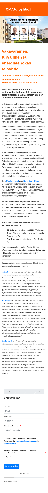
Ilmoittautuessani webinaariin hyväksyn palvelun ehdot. (20, 451)
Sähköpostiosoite (11, 426)
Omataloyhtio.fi (12, 181)
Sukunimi (8, 416)
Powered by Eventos (10, 482)
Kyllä (8, 456)
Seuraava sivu (11, 466)
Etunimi (7, 407)
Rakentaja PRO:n (31, 181)
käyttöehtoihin (10, 444)
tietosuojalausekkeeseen (26, 441)
